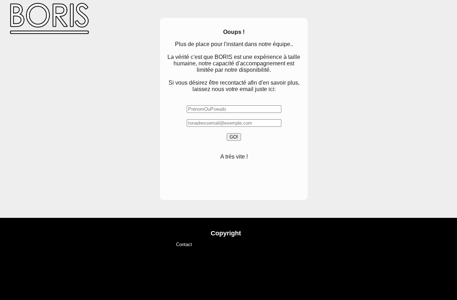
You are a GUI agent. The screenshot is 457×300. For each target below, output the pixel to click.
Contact (184, 244)
